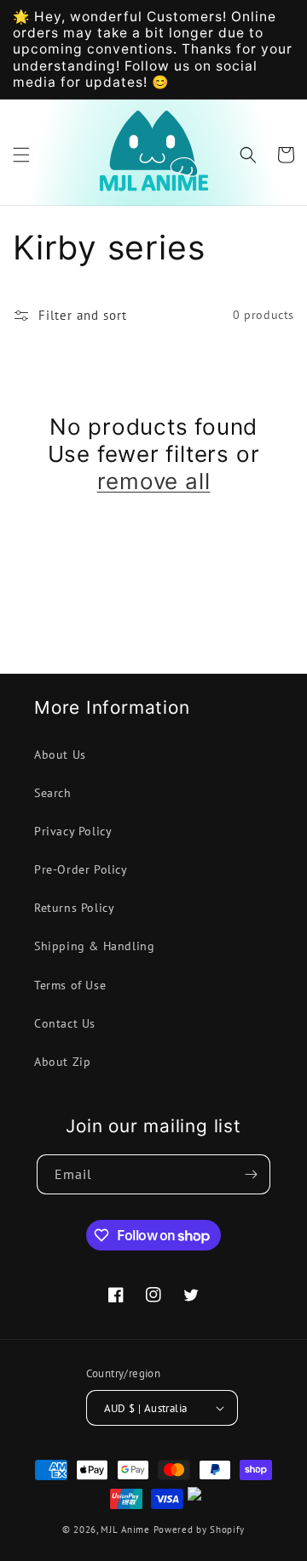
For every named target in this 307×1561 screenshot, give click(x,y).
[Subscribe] (250, 1174)
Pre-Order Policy (81, 869)
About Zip (62, 1061)
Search (53, 792)
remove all (154, 481)
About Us (60, 754)
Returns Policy (74, 907)
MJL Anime (125, 1529)
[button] (21, 155)
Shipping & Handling (94, 946)
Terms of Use (70, 985)
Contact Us (65, 1023)
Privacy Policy (73, 831)
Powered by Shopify (200, 1529)
